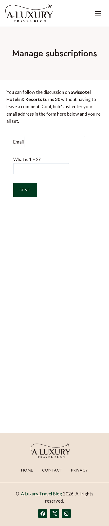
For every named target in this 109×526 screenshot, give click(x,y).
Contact (52, 470)
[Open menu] (98, 13)
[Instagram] (66, 513)
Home (27, 470)
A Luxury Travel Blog (41, 493)
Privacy (79, 470)
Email (18, 141)
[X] (54, 513)
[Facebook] (42, 513)
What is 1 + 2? (26, 159)
